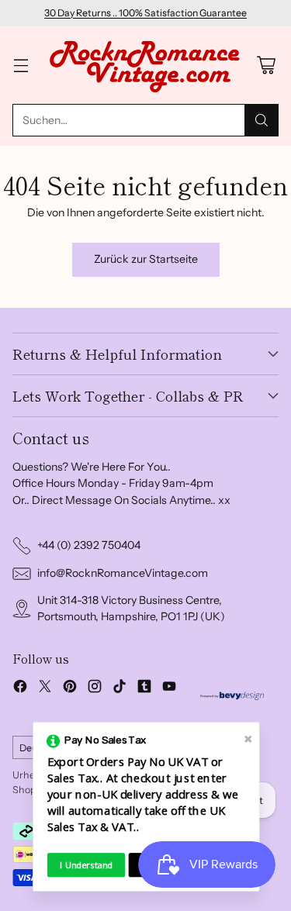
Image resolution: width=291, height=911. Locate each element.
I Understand (86, 865)
